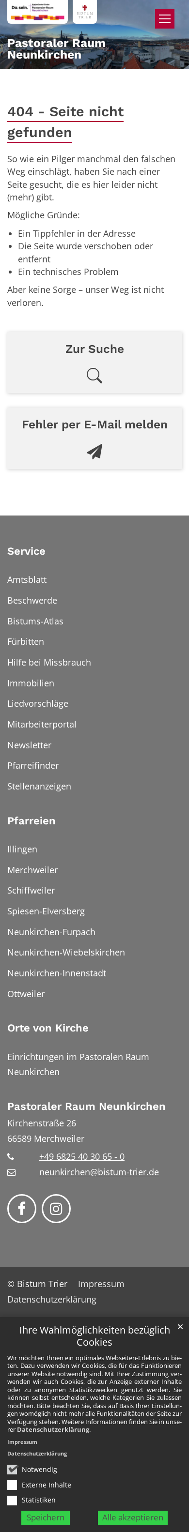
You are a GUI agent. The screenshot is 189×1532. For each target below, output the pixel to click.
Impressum (22, 1441)
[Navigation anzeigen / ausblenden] (164, 19)
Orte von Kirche (48, 1028)
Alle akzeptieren (132, 1517)
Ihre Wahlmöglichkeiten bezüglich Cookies (94, 1336)
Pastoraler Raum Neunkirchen (86, 1106)
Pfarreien (31, 821)
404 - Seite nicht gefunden (65, 121)
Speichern (45, 1517)
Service (26, 551)
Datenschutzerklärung (53, 1429)
